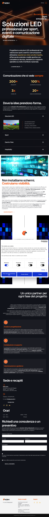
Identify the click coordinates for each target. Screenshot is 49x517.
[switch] (18, 265)
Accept (40, 274)
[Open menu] (46, 3)
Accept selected (24, 274)
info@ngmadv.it (26, 512)
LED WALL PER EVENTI (30, 125)
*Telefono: (27, 439)
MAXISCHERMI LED (29, 123)
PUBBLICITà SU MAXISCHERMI (32, 127)
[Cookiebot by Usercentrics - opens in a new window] (42, 241)
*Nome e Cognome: (7, 433)
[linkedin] (10, 405)
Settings (43, 269)
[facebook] (4, 405)
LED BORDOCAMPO (30, 121)
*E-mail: (4, 439)
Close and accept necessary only (9, 274)
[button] (24, 116)
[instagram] (7, 405)
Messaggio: (5, 444)
